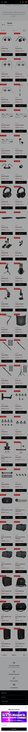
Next (24, 655)
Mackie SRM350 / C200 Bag (6, 617)
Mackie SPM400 (4, 380)
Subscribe (14, 729)
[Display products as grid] (24, 30)
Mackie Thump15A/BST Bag (6, 564)
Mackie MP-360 (18, 74)
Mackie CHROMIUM (19, 304)
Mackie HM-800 (18, 227)
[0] (25, 2)
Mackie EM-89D (4, 252)
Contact (14, 5)
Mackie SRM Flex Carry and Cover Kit (20, 510)
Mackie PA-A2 (4, 431)
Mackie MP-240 (18, 48)
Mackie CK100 (18, 484)
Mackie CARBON (4, 304)
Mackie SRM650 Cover (20, 643)
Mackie (2, 46)
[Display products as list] (26, 30)
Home (6, 5)
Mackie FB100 (18, 457)
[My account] (23, 2)
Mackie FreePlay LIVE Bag (6, 509)
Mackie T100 (18, 380)
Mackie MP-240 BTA (5, 150)
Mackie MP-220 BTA (19, 125)
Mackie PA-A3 (18, 431)
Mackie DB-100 (4, 329)
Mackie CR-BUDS (19, 150)
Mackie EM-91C (18, 252)
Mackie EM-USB (4, 278)
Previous (5, 655)
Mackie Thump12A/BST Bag (6, 537)
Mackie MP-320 (4, 74)
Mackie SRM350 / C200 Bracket (6, 458)
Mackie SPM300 (18, 355)
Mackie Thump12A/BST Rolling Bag (20, 537)
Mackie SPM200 (4, 355)
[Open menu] (2, 2)
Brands (8, 5)
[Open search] (20, 2)
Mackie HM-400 (4, 227)
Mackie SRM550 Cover (6, 643)
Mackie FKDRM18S (5, 484)
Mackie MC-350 (4, 201)
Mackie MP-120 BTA (5, 125)
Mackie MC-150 (18, 176)
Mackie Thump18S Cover (6, 591)
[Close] (26, 707)
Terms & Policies (19, 5)
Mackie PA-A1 (18, 406)
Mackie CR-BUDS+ (5, 176)
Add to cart (7, 54)
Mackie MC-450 (18, 201)
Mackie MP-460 (4, 99)
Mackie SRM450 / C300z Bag (20, 617)
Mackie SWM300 (4, 406)
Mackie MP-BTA (18, 99)
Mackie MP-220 (4, 48)
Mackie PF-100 (18, 329)
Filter (4, 30)
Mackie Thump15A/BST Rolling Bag (20, 564)
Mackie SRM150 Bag (19, 591)
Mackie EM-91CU (18, 278)
